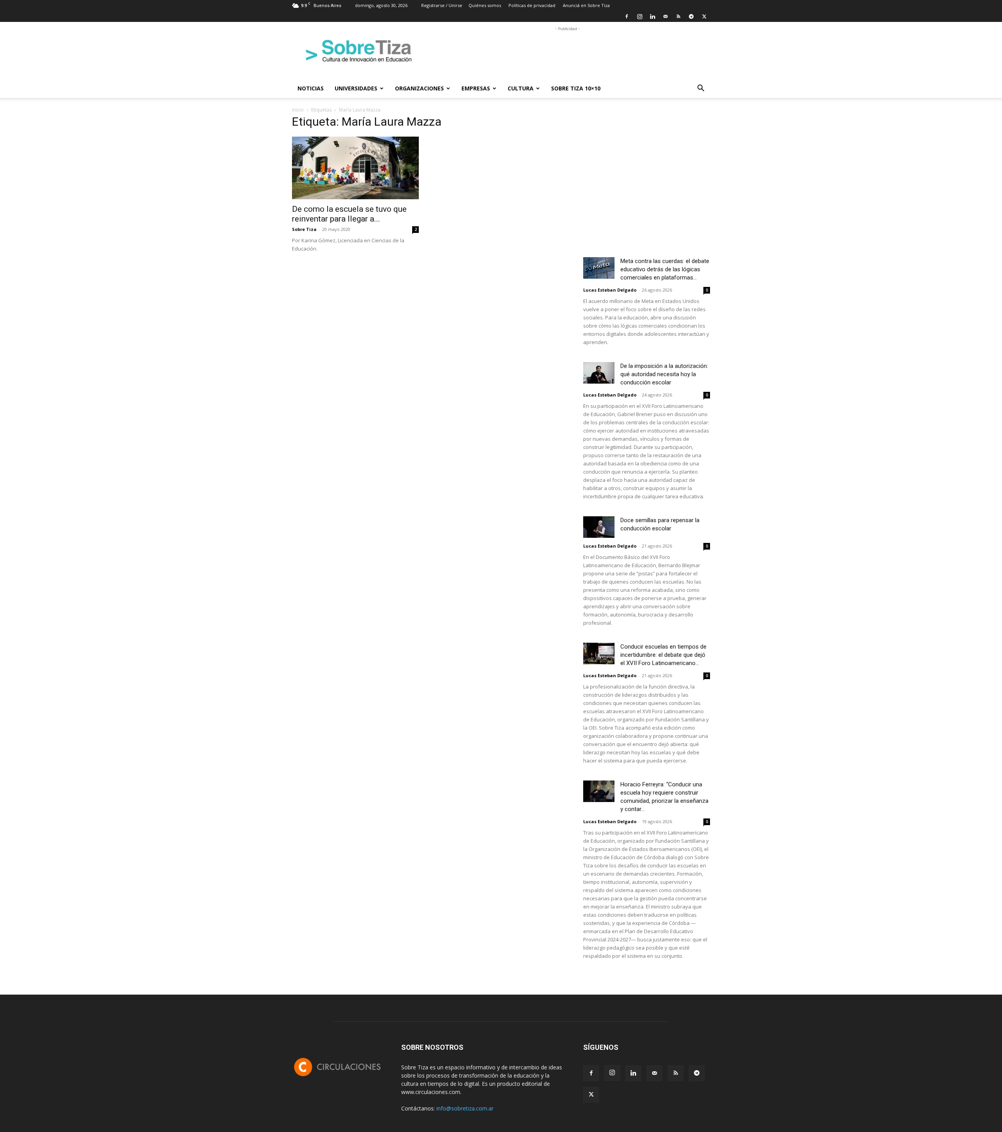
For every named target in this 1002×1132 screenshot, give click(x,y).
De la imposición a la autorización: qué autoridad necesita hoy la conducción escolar (664, 374)
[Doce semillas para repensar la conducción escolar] (599, 527)
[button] (700, 89)
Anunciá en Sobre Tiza (586, 5)
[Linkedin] (652, 16)
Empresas (475, 88)
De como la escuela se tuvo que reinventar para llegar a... (349, 214)
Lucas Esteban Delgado (609, 290)
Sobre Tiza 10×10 (575, 88)
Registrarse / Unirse (441, 5)
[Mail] (665, 16)
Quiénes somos (485, 5)
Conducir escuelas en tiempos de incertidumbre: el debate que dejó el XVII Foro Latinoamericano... (663, 655)
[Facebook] (627, 16)
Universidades (356, 88)
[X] (704, 16)
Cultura (520, 88)
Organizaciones (419, 88)
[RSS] (678, 16)
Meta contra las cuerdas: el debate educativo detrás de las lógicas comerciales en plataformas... (664, 269)
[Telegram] (691, 16)
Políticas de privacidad (531, 5)
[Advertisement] (567, 50)
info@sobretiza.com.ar (465, 1108)
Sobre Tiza (304, 229)
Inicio (298, 109)
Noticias (310, 88)
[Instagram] (639, 16)
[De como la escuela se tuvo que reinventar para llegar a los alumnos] (355, 168)
